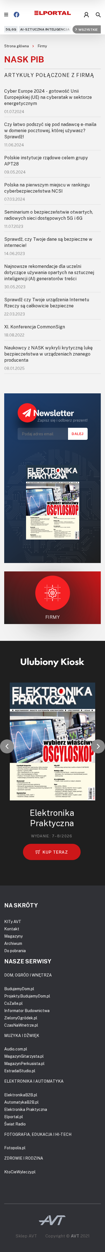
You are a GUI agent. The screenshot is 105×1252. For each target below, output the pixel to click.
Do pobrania (15, 950)
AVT (75, 1235)
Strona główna (17, 46)
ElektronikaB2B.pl (20, 1094)
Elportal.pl (13, 1116)
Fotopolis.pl (14, 1147)
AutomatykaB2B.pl (21, 1102)
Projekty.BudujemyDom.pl (27, 996)
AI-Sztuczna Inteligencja (45, 29)
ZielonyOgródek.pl (20, 1017)
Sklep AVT (26, 1236)
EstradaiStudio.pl (19, 1070)
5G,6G (11, 29)
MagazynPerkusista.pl (24, 1063)
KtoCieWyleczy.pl (20, 1171)
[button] (7, 746)
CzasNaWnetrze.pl (21, 1025)
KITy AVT (12, 921)
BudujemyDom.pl (19, 988)
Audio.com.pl (15, 1049)
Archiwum (13, 943)
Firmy (42, 46)
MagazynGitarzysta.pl (24, 1056)
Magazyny (13, 936)
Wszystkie (88, 29)
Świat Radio (15, 1124)
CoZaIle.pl (13, 1003)
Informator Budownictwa (27, 1010)
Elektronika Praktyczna (25, 1109)
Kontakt (11, 928)
